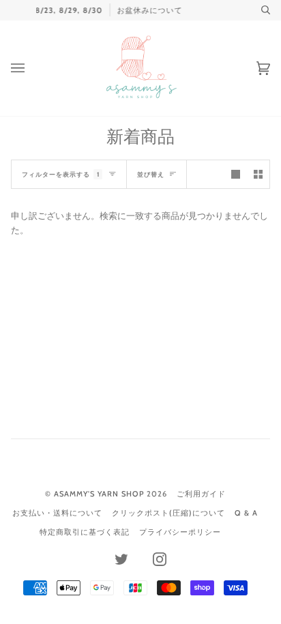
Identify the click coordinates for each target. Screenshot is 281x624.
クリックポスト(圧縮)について (168, 513)
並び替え (150, 174)
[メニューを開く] (31, 68)
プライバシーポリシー (180, 532)
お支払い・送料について (57, 513)
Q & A (246, 513)
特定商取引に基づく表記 (85, 532)
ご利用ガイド (201, 494)
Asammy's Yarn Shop (99, 494)
